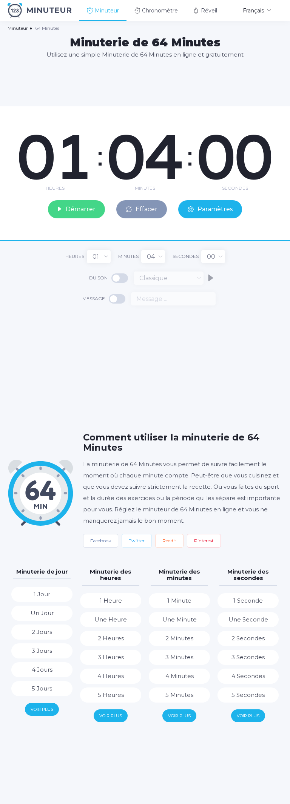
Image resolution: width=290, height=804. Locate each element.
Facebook (100, 540)
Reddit (169, 540)
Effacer (146, 209)
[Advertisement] (145, 82)
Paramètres (215, 209)
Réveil (209, 10)
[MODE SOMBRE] (265, 114)
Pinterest (204, 540)
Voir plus (42, 709)
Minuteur (107, 10)
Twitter (137, 540)
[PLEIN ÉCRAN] (278, 114)
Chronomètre (160, 10)
